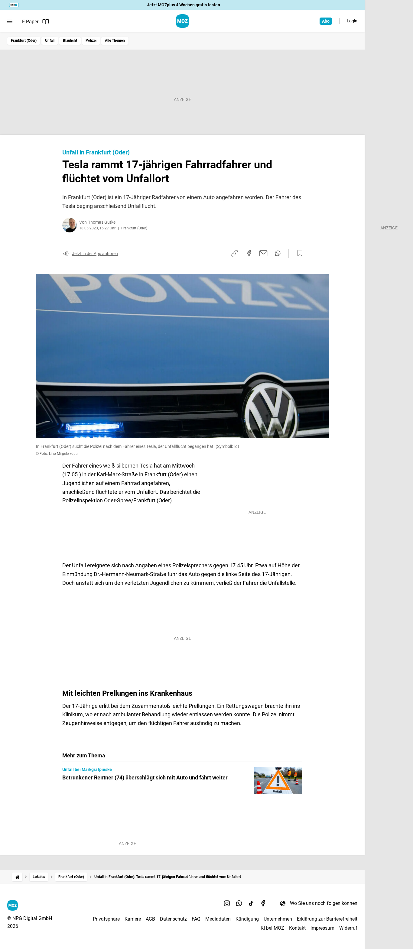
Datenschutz (173, 919)
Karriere (133, 919)
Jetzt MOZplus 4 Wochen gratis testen (183, 4)
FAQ (196, 919)
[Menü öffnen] (9, 21)
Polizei (91, 40)
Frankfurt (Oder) (24, 40)
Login (352, 20)
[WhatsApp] (239, 903)
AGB (150, 919)
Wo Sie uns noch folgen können (323, 903)
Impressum (322, 928)
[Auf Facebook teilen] (249, 253)
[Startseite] (17, 877)
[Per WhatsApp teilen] (278, 253)
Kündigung (247, 919)
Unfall (49, 40)
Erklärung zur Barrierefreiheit (327, 919)
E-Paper (30, 21)
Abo (326, 21)
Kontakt (297, 928)
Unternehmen (278, 919)
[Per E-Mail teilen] (263, 253)
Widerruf (348, 928)
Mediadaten (218, 919)
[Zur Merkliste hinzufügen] (298, 253)
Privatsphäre (106, 919)
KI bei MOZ (272, 928)
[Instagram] (227, 903)
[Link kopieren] (235, 253)
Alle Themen (115, 40)
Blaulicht (70, 40)
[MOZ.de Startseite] (182, 21)
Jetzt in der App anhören (95, 253)
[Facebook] (263, 903)
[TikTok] (251, 903)
